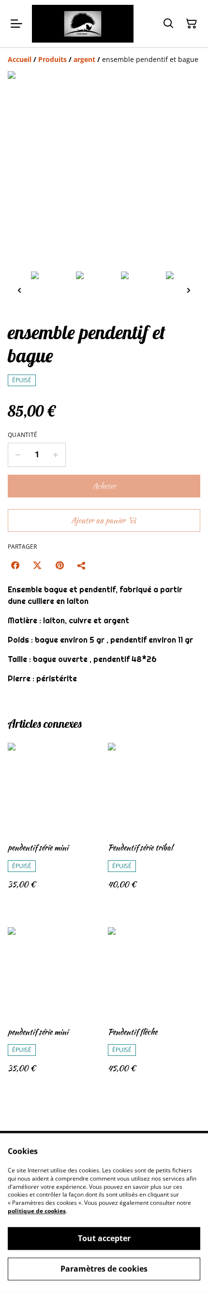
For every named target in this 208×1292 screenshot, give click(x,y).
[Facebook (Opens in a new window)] (15, 565)
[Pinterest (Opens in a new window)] (59, 565)
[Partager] (81, 565)
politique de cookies (37, 1211)
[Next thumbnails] (188, 290)
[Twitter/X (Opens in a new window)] (37, 565)
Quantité (22, 435)
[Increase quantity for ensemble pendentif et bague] (56, 455)
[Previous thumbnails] (19, 290)
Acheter (104, 486)
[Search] (168, 23)
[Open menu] (16, 23)
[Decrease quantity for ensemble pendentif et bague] (18, 455)
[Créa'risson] (83, 24)
